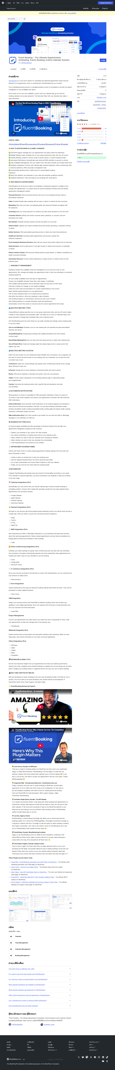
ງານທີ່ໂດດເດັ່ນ (30, 1042)
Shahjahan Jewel (49, 1024)
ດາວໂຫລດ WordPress (106, 3)
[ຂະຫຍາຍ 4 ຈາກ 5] (48, 911)
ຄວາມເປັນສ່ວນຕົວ (11, 1050)
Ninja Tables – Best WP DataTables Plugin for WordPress (29, 872)
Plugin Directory (11, 8)
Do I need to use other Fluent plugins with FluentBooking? (27, 974)
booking (104, 104)
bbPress (92, 1047)
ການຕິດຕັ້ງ (33, 69)
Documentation (32, 144)
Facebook (42, 144)
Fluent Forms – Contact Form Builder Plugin (24, 867)
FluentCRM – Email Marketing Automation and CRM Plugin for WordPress (34, 862)
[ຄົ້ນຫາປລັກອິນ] (24, 19)
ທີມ (28, 1044)
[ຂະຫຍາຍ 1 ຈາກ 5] (27, 896)
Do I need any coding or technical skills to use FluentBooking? (28, 979)
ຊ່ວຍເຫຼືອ (50, 1044)
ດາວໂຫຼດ (103, 60)
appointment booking (100, 101)
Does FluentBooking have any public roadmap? (23, 1006)
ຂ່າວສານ (9, 1044)
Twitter (58, 144)
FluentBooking (13, 81)
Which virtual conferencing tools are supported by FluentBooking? (29, 995)
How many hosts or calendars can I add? (21, 969)
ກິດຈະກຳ (71, 1044)
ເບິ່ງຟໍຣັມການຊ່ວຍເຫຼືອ (83, 161)
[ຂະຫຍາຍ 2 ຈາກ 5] (27, 910)
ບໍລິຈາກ (71, 1047)
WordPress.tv (52, 1050)
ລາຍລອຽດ (13, 69)
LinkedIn (65, 144)
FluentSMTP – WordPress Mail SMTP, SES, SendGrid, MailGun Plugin (32, 877)
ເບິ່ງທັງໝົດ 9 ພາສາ (101, 97)
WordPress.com (94, 1042)
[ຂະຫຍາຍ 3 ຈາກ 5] (48, 896)
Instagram (50, 144)
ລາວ (24, 1059)
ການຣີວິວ (23, 69)
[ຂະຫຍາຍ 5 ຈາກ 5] (70, 896)
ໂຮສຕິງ (8, 1047)
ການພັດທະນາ (43, 69)
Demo (23, 144)
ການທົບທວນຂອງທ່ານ (83, 143)
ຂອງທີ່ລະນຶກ (72, 1050)
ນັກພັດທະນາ (51, 1047)
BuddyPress (93, 1050)
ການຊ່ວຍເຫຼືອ (102, 69)
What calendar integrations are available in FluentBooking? (27, 984)
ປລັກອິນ (29, 1047)
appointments (96, 104)
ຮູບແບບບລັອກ (30, 1050)
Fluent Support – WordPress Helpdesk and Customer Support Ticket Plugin (34, 882)
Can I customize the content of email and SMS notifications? (28, 1000)
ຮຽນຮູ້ (49, 1042)
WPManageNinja (26, 63)
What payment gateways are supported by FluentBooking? (27, 990)
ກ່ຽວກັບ (9, 1042)
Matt (91, 1044)
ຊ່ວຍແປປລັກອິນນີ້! (71, 13)
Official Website (14, 144)
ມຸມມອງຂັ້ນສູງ (81, 113)
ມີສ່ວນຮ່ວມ (71, 1042)
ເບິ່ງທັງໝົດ (103, 143)
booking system (102, 108)
